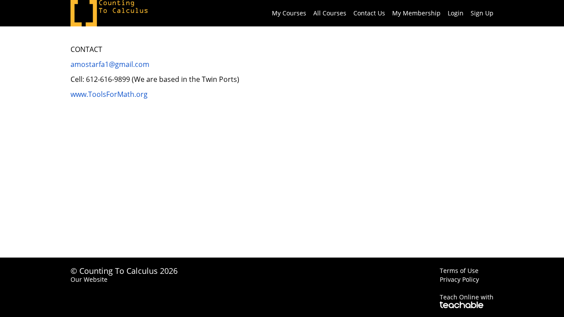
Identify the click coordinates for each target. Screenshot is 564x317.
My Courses (289, 13)
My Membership (416, 13)
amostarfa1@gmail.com (109, 64)
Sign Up (482, 13)
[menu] (379, 13)
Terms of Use (459, 270)
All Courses (329, 13)
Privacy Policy (459, 279)
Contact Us (369, 13)
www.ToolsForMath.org (109, 94)
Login (456, 13)
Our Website (89, 279)
